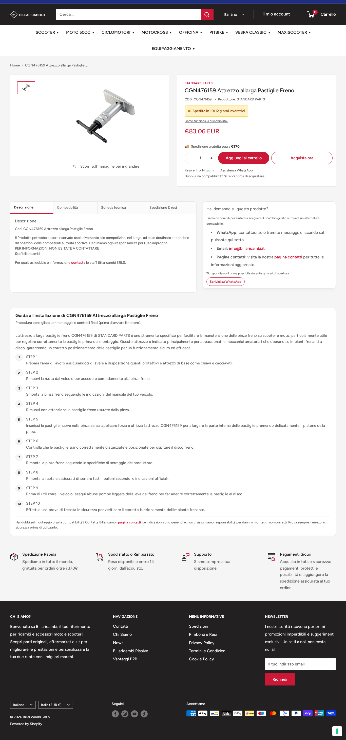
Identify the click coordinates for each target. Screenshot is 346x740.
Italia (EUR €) (51, 705)
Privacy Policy (202, 642)
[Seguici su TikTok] (144, 713)
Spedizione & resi (163, 207)
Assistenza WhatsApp (236, 170)
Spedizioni (198, 626)
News (118, 642)
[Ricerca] (207, 14)
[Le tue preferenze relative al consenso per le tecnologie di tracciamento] (337, 731)
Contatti (120, 626)
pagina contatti (288, 257)
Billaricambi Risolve (130, 650)
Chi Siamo (122, 634)
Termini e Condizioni (207, 650)
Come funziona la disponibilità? (206, 121)
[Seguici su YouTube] (134, 713)
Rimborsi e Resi (203, 634)
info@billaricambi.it (247, 248)
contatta (78, 262)
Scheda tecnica (113, 207)
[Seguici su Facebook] (115, 713)
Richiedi (280, 679)
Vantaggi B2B (125, 659)
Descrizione (23, 207)
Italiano (18, 705)
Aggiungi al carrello (244, 157)
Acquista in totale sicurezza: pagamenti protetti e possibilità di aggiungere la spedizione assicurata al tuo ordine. (305, 574)
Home (15, 65)
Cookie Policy (201, 659)
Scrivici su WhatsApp (225, 282)
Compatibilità (67, 207)
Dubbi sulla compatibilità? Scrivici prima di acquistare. (225, 176)
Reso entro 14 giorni (199, 170)
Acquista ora (302, 157)
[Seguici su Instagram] (124, 713)
